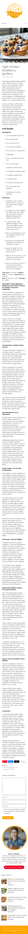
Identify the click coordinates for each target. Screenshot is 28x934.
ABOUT (20, 928)
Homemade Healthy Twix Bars (11, 767)
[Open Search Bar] (25, 23)
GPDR (24, 928)
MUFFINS (6, 765)
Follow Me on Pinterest (15, 867)
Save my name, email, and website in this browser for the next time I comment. (14, 811)
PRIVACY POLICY (5, 928)
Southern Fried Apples (9, 769)
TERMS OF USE (14, 928)
